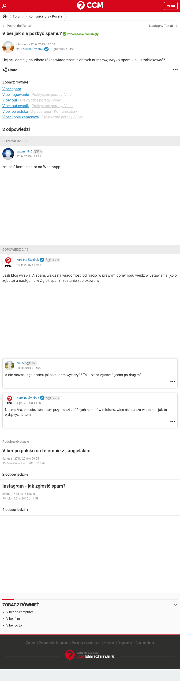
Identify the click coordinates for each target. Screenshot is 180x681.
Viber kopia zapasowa (20, 117)
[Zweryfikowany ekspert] (46, 49)
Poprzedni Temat (19, 26)
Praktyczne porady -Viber (52, 94)
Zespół (30, 643)
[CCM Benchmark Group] (90, 655)
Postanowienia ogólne (53, 643)
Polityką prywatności (86, 643)
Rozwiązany (75, 34)
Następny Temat (161, 26)
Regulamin (125, 643)
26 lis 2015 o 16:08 (29, 367)
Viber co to (14, 625)
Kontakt (109, 643)
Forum (17, 16)
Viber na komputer (19, 612)
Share (12, 70)
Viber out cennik (15, 106)
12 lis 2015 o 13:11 (28, 156)
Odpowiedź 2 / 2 (15, 249)
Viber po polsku (15, 111)
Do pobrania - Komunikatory (54, 111)
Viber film (13, 618)
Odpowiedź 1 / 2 (15, 141)
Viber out (9, 100)
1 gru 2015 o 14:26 (63, 49)
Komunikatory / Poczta (45, 16)
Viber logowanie (15, 94)
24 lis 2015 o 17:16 (28, 265)
